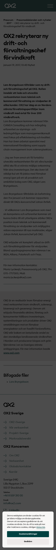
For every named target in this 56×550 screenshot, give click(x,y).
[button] (28, 534)
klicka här (40, 527)
